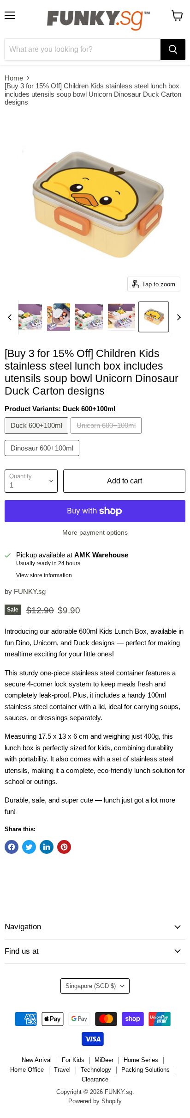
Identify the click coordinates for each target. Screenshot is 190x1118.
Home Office (27, 1069)
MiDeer (104, 1059)
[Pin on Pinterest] (64, 847)
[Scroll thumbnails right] (177, 317)
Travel (62, 1069)
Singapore (90, 985)
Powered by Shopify (95, 1101)
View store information (44, 575)
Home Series (141, 1059)
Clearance (95, 1079)
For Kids (73, 1059)
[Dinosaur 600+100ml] (43, 458)
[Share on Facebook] (11, 847)
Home (14, 78)
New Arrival (37, 1059)
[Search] (172, 49)
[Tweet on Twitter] (29, 847)
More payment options (95, 532)
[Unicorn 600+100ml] (107, 436)
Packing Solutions (145, 1069)
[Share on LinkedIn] (46, 847)
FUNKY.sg (30, 591)
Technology (96, 1069)
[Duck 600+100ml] (38, 436)
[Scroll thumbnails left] (11, 317)
